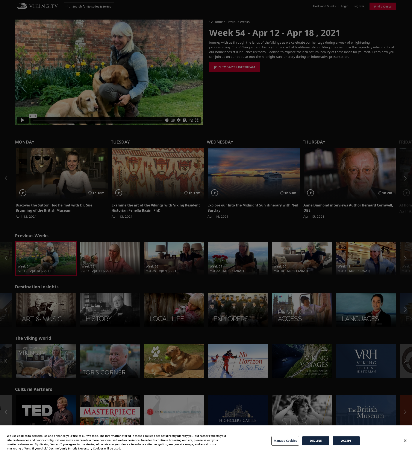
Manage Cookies (285, 441)
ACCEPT (346, 441)
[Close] (405, 440)
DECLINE (316, 441)
